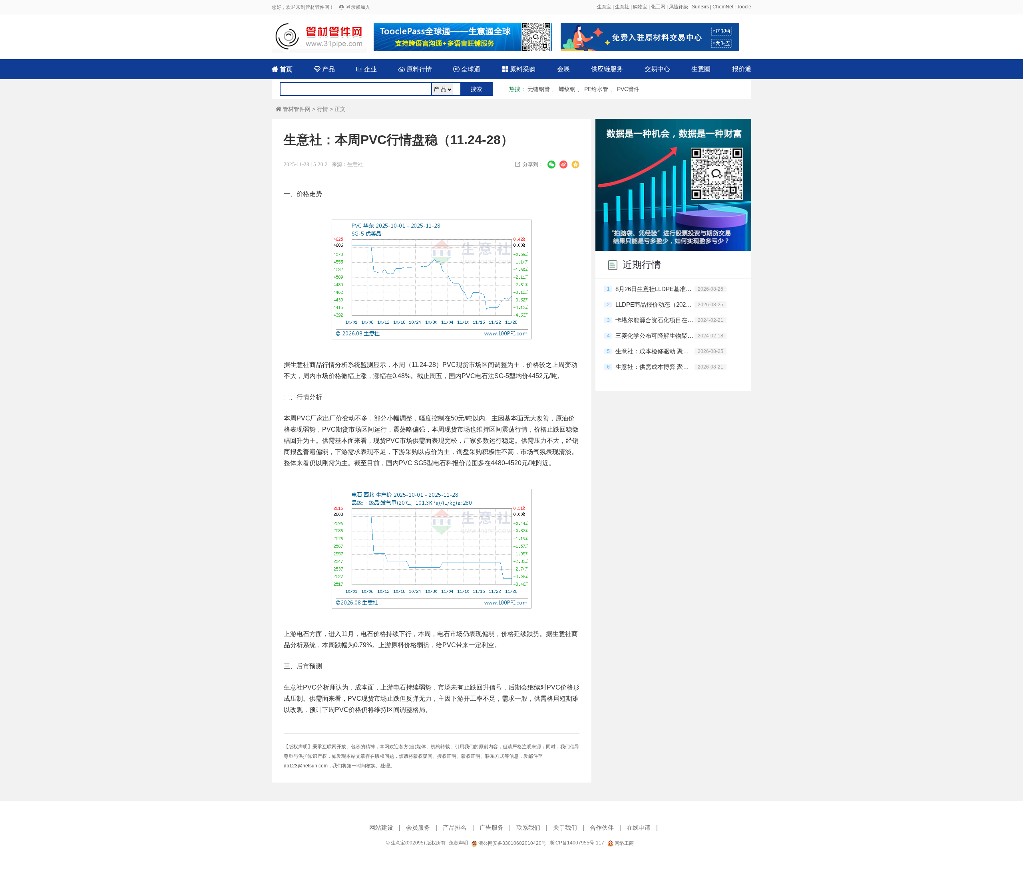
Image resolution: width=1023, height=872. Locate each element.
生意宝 (604, 7)
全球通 (466, 69)
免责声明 (458, 843)
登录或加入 (358, 7)
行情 (322, 109)
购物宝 (640, 7)
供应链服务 (607, 68)
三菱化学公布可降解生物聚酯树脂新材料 (655, 335)
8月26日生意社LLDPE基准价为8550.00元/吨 (655, 288)
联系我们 (528, 827)
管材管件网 (293, 109)
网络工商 (623, 843)
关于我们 (565, 827)
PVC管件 (628, 89)
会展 (563, 68)
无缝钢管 (538, 89)
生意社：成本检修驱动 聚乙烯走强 (655, 351)
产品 (324, 69)
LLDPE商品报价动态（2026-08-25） (655, 304)
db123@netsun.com (306, 766)
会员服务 (418, 827)
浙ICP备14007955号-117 (576, 843)
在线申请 (639, 827)
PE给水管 (596, 89)
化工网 (658, 7)
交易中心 (657, 68)
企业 (366, 69)
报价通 (741, 68)
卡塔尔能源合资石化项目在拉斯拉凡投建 (655, 320)
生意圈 (701, 68)
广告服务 (492, 827)
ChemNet (723, 7)
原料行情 (415, 69)
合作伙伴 (602, 827)
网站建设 (381, 827)
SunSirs (700, 7)
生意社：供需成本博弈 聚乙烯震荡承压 (655, 366)
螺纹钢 (567, 89)
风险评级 (678, 7)
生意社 (622, 7)
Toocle (744, 7)
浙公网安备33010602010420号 (511, 843)
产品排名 (455, 827)
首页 (282, 69)
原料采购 (518, 69)
